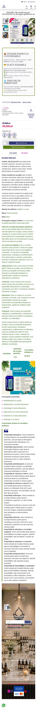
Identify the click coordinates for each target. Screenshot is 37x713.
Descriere (13, 153)
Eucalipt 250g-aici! (9, 158)
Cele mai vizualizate (24, 588)
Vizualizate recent (9, 588)
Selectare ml (6, 131)
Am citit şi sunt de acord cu (14, 626)
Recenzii (24, 153)
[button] (11, 31)
